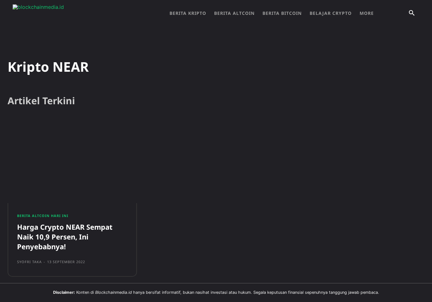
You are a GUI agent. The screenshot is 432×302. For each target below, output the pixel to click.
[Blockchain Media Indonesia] (76, 13)
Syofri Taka (29, 261)
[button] (411, 13)
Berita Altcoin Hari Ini (42, 215)
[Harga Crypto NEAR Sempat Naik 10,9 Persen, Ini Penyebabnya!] (72, 161)
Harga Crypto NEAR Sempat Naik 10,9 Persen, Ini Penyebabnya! (65, 236)
